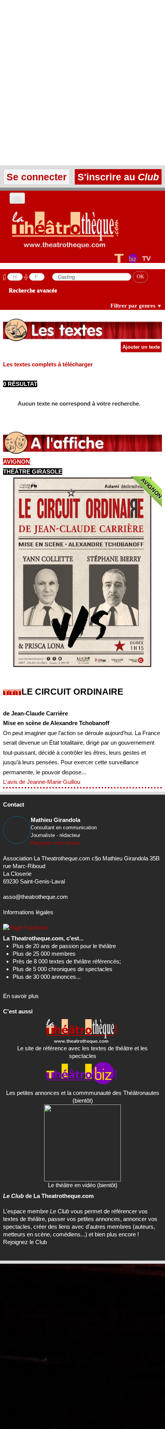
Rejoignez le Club (25, 1242)
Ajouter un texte (141, 347)
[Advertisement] (82, 82)
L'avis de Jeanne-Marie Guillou (41, 782)
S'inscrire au (117, 176)
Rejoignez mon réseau (55, 843)
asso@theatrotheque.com (35, 896)
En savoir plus (21, 996)
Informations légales (28, 912)
